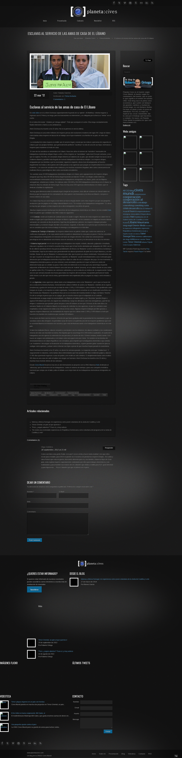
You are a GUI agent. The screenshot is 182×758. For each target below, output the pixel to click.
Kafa (109, 210)
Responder (109, 448)
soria (132, 239)
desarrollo (134, 208)
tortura (144, 242)
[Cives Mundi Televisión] (146, 164)
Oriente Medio (139, 225)
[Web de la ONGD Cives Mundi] (130, 148)
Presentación (61, 20)
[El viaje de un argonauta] (146, 180)
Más (40, 606)
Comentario (31, 512)
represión (145, 228)
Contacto (80, 20)
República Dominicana (132, 231)
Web (28, 502)
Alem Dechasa (36, 393)
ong (73, 395)
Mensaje (76, 719)
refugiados (137, 228)
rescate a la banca (134, 234)
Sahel (142, 233)
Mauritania (143, 222)
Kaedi (125, 223)
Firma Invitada (105, 38)
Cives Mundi (39, 365)
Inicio (45, 20)
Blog (123, 754)
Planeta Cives (90, 38)
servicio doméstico (84, 395)
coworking (128, 205)
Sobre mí (102, 754)
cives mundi (60, 393)
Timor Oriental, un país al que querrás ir (46, 425)
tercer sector (140, 239)
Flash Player (138, 251)
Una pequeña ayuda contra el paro (23, 724)
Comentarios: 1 (59, 99)
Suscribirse (34, 589)
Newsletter (98, 20)
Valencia (136, 245)
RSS (113, 20)
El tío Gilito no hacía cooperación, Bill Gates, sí (28, 713)
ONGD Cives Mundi (44, 756)
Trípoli (149, 242)
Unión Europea (128, 245)
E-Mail (61, 492)
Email (77, 708)
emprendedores (143, 211)
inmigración (54, 395)
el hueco (132, 211)
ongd (129, 225)
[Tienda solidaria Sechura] (130, 164)
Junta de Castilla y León (138, 220)
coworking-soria (141, 205)
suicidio (96, 395)
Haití (132, 217)
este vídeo (36, 113)
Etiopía (43, 395)
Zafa (104, 395)
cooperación (132, 197)
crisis (126, 208)
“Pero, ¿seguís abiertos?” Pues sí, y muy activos (49, 427)
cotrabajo (142, 202)
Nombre (30, 492)
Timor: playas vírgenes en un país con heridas (28, 702)
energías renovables (131, 214)
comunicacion (140, 194)
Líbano (132, 222)
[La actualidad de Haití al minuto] (130, 180)
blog (132, 191)
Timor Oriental (134, 242)
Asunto (76, 714)
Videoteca (131, 754)
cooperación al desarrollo (133, 201)
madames (64, 395)
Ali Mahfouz (49, 393)
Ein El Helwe (145, 209)
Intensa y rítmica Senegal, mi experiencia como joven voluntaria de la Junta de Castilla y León (66, 422)
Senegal (127, 236)
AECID (126, 191)
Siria (133, 236)
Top (176, 756)
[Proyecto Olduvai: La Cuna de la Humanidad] (146, 148)
